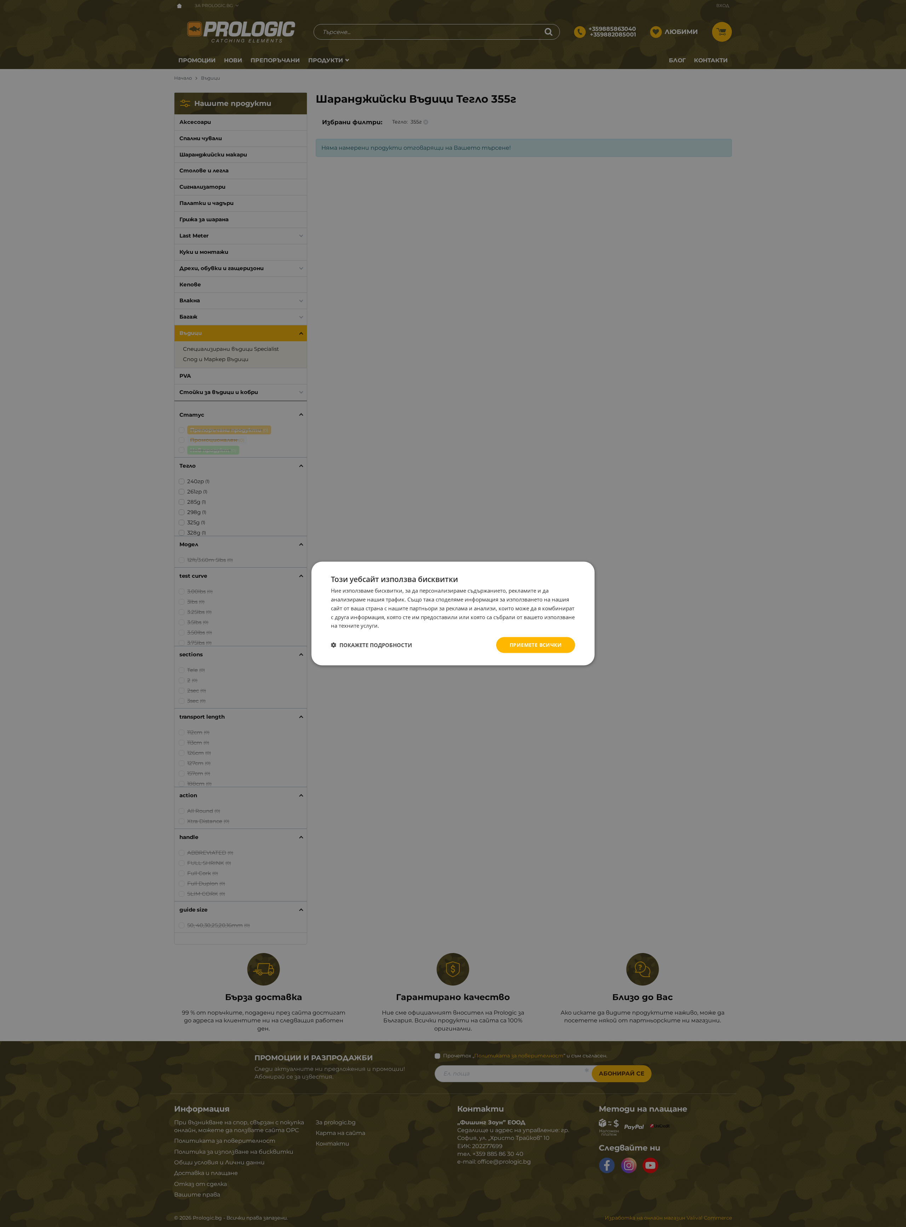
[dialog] (453, 614)
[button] (371, 645)
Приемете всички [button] (536, 644)
